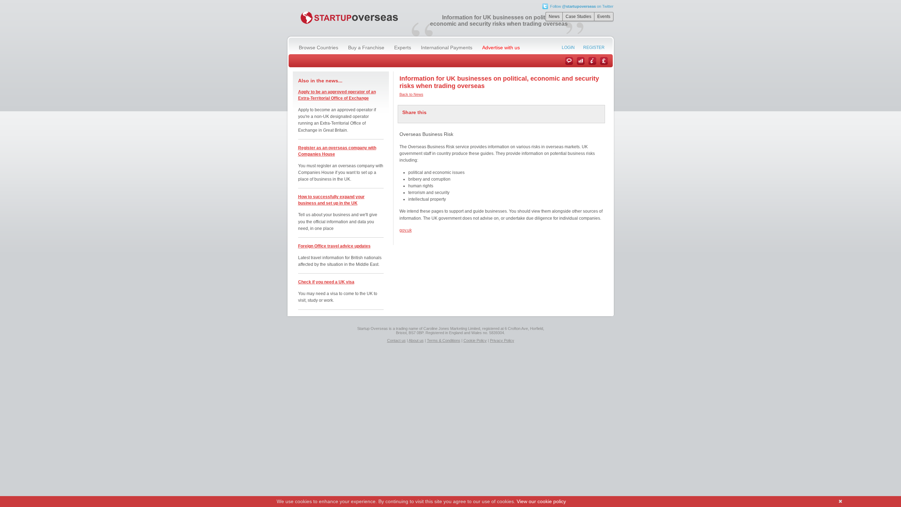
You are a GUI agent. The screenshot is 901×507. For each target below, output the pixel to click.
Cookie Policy (475, 340)
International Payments (446, 47)
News (554, 16)
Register (594, 47)
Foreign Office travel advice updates (334, 246)
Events (603, 16)
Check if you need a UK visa (326, 282)
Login (568, 47)
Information (592, 61)
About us (416, 340)
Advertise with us (501, 47)
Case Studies (578, 16)
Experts (402, 47)
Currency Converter (604, 61)
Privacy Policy (502, 340)
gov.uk (405, 230)
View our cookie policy (541, 501)
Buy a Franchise (366, 47)
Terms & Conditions (443, 340)
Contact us (396, 340)
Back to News (411, 94)
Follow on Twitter (581, 6)
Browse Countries (318, 47)
